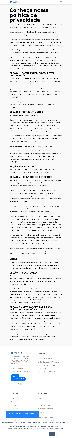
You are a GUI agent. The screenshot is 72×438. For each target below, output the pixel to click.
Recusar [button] (60, 434)
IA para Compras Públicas (46, 371)
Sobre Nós (41, 398)
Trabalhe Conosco (44, 405)
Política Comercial (44, 412)
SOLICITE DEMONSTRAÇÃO (17, 377)
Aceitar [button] (52, 434)
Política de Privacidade (46, 409)
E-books (14, 405)
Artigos (13, 402)
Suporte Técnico (43, 402)
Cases (13, 398)
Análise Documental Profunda (48, 362)
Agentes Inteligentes (45, 358)
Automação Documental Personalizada (46, 367)
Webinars (14, 409)
